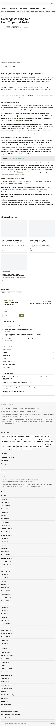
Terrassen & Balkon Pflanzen (9, 711)
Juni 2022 (3, 610)
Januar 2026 (4, 506)
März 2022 (4, 620)
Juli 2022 (3, 607)
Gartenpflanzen (25, 11)
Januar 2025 (4, 525)
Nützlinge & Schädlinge (8, 695)
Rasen (3, 446)
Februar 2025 (5, 522)
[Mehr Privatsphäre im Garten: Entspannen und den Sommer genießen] (14, 262)
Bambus (14, 436)
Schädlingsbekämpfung (30, 446)
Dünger (37, 436)
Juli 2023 (3, 574)
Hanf (34, 441)
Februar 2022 (5, 624)
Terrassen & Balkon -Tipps (28, 364)
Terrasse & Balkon (12, 8)
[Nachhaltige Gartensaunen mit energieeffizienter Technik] (42, 228)
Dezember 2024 (5, 528)
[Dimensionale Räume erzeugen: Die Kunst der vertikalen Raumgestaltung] (14, 228)
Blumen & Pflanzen (34, 8)
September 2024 (5, 535)
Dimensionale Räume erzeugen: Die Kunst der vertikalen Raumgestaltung (13, 241)
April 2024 (4, 548)
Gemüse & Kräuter (6, 688)
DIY (32, 436)
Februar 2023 (5, 591)
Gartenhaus (31, 439)
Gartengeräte (5, 672)
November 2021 (5, 627)
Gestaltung (19, 441)
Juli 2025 (3, 512)
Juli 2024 (3, 538)
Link (10, 66)
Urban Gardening (6, 718)
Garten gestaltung (22, 439)
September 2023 (5, 568)
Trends (13, 449)
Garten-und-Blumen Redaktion (14, 27)
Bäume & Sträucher (7, 655)
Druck (14, 66)
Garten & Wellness (6, 668)
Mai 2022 (3, 614)
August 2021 (4, 637)
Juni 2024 (3, 542)
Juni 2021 (3, 643)
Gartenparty (39, 439)
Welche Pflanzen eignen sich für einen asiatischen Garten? (19, 338)
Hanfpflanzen (40, 441)
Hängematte (5, 444)
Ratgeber (9, 446)
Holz (52, 441)
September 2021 (5, 633)
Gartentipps (5, 441)
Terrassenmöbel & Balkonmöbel (10, 714)
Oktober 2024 (5, 532)
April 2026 (4, 499)
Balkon (8, 436)
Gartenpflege (23, 8)
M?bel (20, 444)
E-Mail (3, 292)
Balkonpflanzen (5, 652)
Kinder (15, 444)
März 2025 (4, 519)
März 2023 (4, 587)
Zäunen (48, 187)
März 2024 (4, 551)
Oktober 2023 (5, 565)
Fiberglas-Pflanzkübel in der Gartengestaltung (14, 391)
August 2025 (4, 509)
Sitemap (3, 464)
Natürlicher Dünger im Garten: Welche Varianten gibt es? (16, 382)
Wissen (19, 449)
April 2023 (4, 584)
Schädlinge (20, 446)
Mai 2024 (3, 545)
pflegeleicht (51, 444)
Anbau (3, 436)
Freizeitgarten (28, 367)
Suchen (52, 3)
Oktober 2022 (5, 601)
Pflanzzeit (39, 444)
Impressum (4, 460)
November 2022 (5, 597)
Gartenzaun (12, 441)
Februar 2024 (5, 555)
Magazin (44, 8)
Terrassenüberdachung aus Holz (25, 92)
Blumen (28, 436)
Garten (4, 8)
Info (11, 444)
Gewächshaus (27, 441)
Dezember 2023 (5, 558)
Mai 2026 (3, 496)
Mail (6, 66)
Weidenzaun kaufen (7, 472)
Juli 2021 (3, 640)
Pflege (44, 444)
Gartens (29, 77)
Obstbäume (4, 698)
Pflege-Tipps (4, 701)
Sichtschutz (40, 446)
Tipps (9, 449)
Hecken (47, 441)
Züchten (29, 449)
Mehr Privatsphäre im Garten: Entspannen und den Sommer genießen (13, 274)
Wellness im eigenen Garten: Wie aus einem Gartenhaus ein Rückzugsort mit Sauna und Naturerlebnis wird (24, 377)
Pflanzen (38, 81)
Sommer (47, 446)
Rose (14, 446)
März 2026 (4, 502)
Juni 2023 (3, 578)
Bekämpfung (21, 436)
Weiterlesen (4, 250)
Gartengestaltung (11, 11)
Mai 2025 (3, 515)
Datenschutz (52, 723)
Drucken (19, 292)
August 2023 (4, 571)
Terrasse (16, 120)
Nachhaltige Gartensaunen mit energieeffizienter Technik (38, 241)
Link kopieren (11, 292)
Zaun (24, 449)
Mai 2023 (3, 581)
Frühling (47, 436)
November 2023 (5, 561)
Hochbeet (20, 172)
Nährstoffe (26, 444)
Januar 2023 (4, 594)
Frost (42, 436)
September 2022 (5, 604)
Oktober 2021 (5, 630)
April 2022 (4, 617)
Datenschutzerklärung (7, 457)
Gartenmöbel (5, 678)
